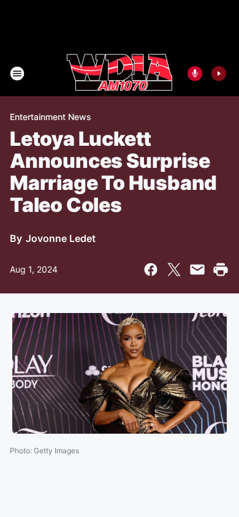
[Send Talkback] (195, 73)
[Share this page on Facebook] (150, 269)
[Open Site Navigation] (17, 73)
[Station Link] (119, 73)
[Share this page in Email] (197, 269)
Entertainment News (50, 116)
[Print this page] (220, 269)
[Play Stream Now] (218, 73)
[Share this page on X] (174, 269)
